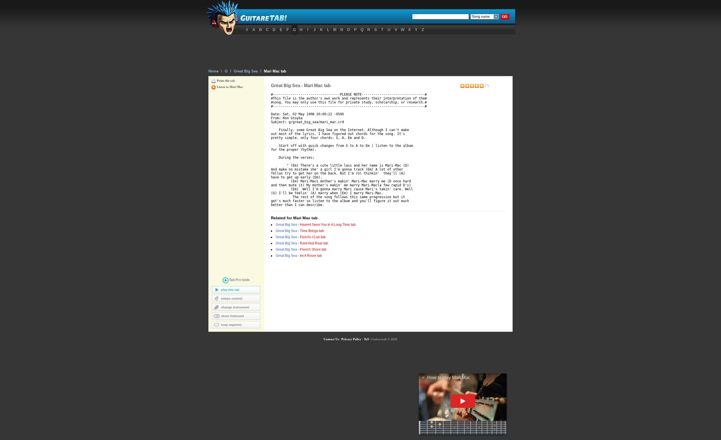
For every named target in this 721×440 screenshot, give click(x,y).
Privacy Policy (351, 339)
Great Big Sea (246, 71)
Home (213, 71)
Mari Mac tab (275, 71)
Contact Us (331, 339)
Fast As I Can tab (313, 237)
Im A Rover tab (311, 256)
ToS (366, 339)
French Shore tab (313, 249)
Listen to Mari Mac (230, 87)
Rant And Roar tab (314, 243)
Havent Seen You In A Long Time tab (328, 225)
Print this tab (226, 80)
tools (239, 280)
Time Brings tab (312, 231)
